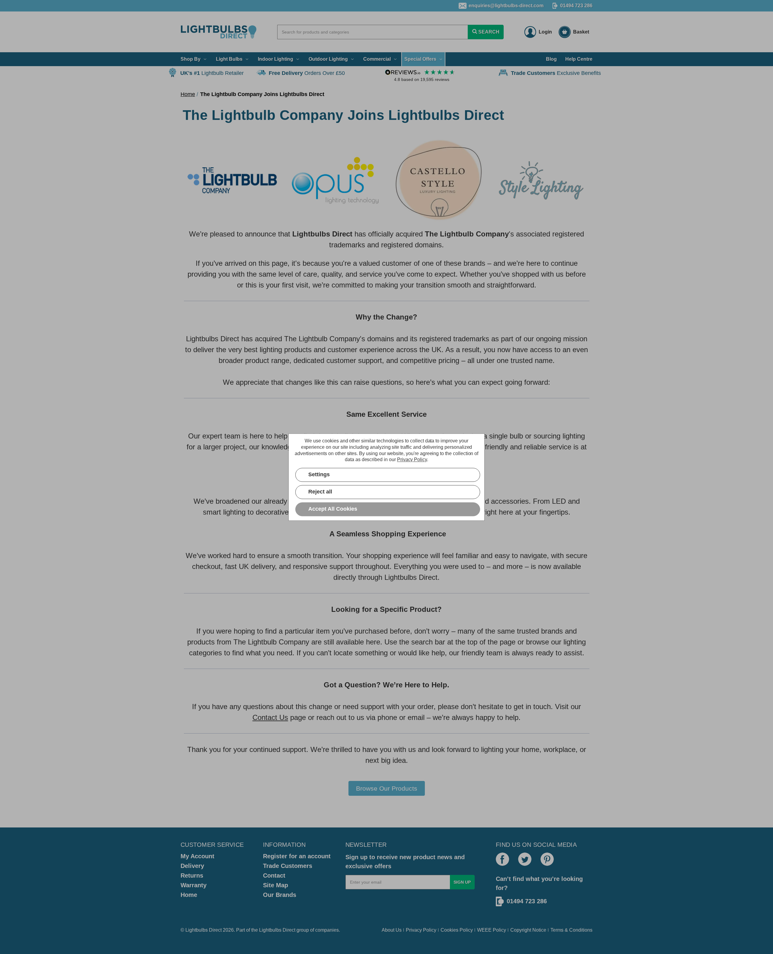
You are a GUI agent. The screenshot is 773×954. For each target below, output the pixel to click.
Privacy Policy (421, 930)
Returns (192, 875)
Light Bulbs (229, 59)
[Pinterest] (547, 859)
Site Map (275, 885)
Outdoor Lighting (328, 59)
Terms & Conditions (571, 930)
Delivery (192, 865)
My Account (197, 856)
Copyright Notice (528, 930)
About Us (392, 930)
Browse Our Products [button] (386, 788)
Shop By (190, 59)
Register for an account (297, 856)
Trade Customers (287, 865)
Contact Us (270, 717)
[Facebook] (502, 859)
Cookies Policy (457, 930)
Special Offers (420, 59)
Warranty (194, 885)
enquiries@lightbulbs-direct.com (506, 5)
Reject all (320, 492)
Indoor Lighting (275, 59)
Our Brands (279, 894)
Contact (274, 875)
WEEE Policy (491, 930)
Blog (551, 59)
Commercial (377, 59)
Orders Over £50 (307, 73)
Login (545, 31)
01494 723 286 (576, 5)
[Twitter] (524, 859)
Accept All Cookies (332, 509)
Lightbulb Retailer (212, 73)
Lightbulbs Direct (277, 930)
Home (189, 894)
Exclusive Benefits (556, 73)
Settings (319, 474)
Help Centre (578, 59)
